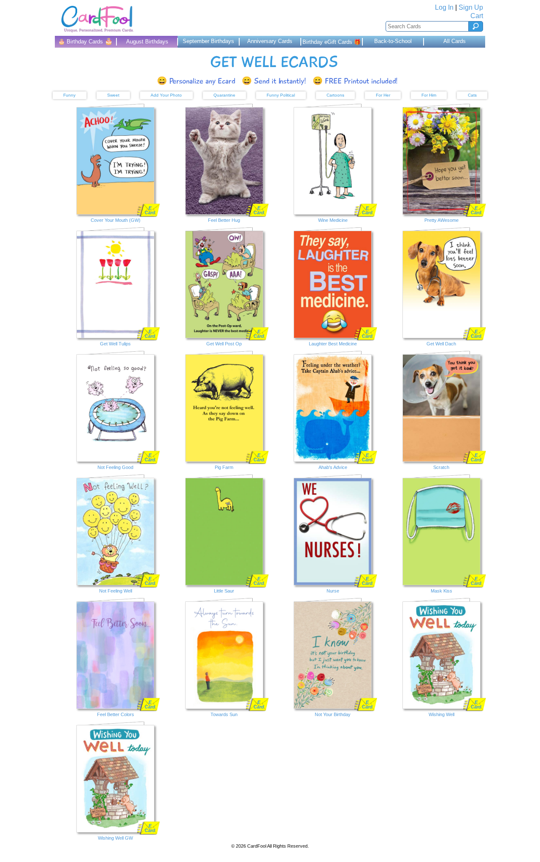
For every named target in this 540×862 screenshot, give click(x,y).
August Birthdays (147, 41)
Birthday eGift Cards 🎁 (331, 42)
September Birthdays (208, 41)
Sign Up (471, 7)
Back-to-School (393, 41)
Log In (444, 7)
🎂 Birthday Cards (85, 41)
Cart (476, 15)
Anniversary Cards (269, 41)
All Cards (454, 41)
